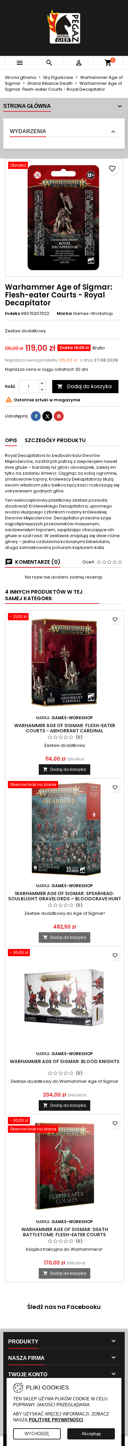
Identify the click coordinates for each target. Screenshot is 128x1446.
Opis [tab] (11, 440)
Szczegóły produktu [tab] (55, 440)
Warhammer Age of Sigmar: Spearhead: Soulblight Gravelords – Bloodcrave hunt (64, 896)
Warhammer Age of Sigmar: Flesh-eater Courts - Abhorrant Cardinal (64, 728)
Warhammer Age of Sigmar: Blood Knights (64, 1061)
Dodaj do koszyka (84, 386)
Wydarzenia (28, 131)
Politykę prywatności (56, 1419)
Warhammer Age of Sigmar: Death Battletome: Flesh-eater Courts (64, 1232)
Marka (64, 314)
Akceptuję (91, 1433)
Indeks (12, 314)
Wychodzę (37, 1433)
